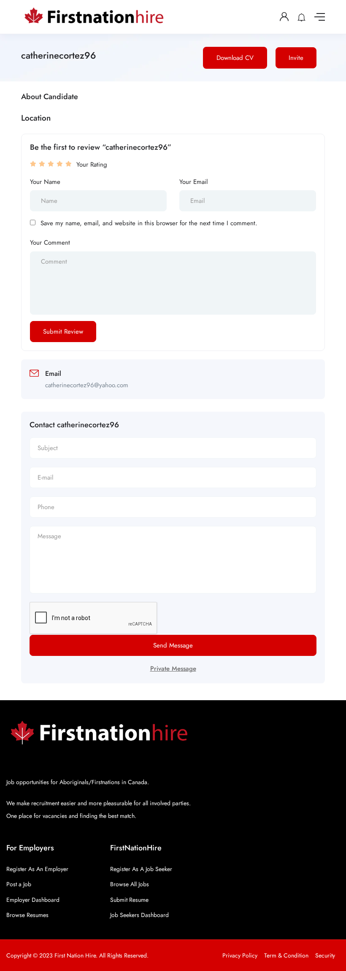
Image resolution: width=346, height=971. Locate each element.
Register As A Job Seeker (141, 869)
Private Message (173, 668)
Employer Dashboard (32, 899)
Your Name (45, 181)
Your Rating (91, 164)
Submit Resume (129, 899)
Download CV (235, 57)
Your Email (193, 181)
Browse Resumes (27, 915)
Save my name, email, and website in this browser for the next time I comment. (149, 223)
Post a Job (18, 884)
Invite (296, 57)
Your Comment (50, 242)
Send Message (173, 645)
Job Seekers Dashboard (139, 915)
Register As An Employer (37, 869)
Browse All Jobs (129, 884)
